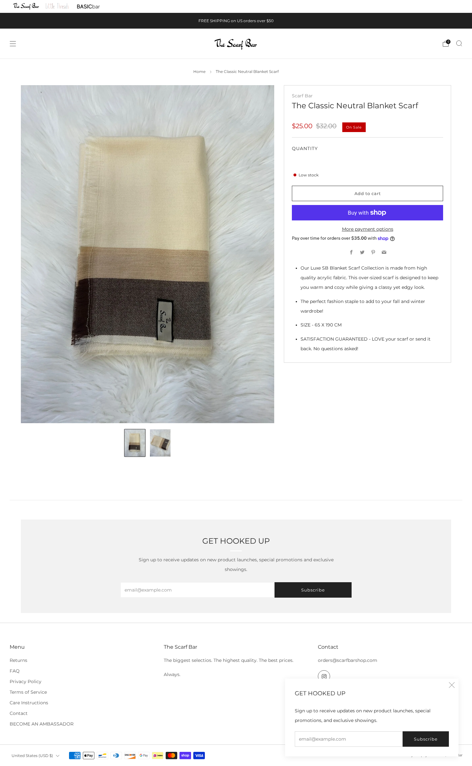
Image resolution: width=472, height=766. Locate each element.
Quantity (305, 148)
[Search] (459, 43)
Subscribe (426, 739)
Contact (19, 713)
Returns (18, 660)
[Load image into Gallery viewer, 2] (160, 443)
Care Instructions (29, 702)
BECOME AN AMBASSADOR (42, 723)
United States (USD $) (32, 755)
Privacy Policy (25, 681)
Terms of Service (28, 692)
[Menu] (13, 43)
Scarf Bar (302, 96)
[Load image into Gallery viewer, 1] (134, 443)
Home (199, 71)
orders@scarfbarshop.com (347, 660)
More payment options (367, 229)
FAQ (15, 670)
